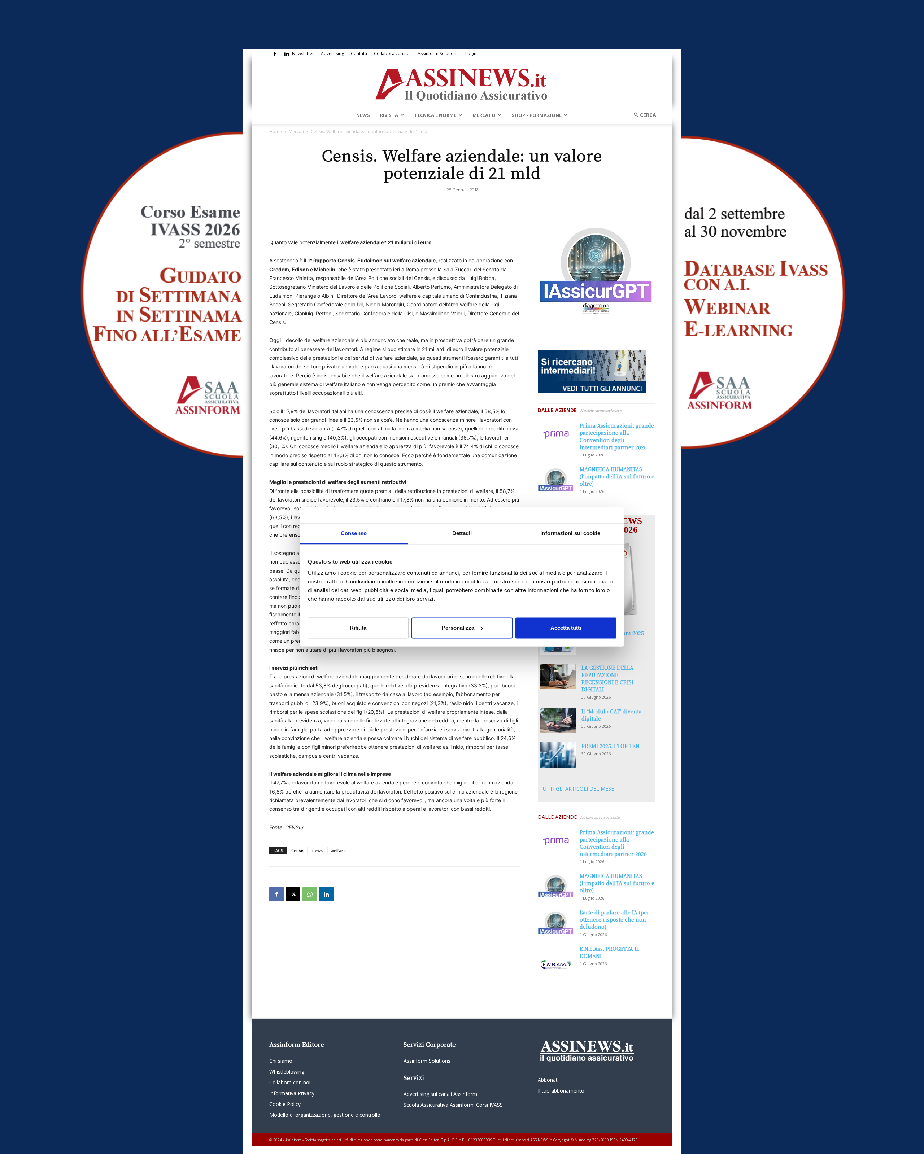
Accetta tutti (565, 628)
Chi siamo (280, 1060)
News (363, 115)
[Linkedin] (286, 54)
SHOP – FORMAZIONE (537, 115)
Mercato (484, 115)
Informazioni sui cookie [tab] (570, 533)
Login (470, 54)
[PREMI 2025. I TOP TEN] (558, 755)
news (317, 850)
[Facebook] (274, 54)
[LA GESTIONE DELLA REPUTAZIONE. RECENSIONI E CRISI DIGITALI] (558, 676)
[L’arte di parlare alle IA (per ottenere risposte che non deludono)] (556, 921)
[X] (293, 894)
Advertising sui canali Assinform (440, 1093)
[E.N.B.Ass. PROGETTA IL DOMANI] (556, 957)
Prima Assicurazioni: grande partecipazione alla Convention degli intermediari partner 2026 (617, 436)
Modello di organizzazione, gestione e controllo (324, 1114)
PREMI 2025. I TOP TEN (610, 745)
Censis (297, 850)
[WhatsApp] (309, 894)
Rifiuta (358, 628)
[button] (642, 115)
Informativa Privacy (291, 1093)
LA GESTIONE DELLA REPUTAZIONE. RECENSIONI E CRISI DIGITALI (607, 678)
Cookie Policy (285, 1104)
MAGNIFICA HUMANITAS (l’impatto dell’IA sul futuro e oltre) (617, 476)
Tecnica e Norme (435, 115)
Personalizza (458, 628)
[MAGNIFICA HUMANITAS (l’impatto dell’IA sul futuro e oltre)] (556, 478)
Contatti (359, 54)
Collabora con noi (392, 54)
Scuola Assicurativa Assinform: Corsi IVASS (453, 1104)
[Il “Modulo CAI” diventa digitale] (558, 720)
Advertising (332, 54)
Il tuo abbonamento (561, 1090)
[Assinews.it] (462, 83)
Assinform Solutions (438, 54)
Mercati (296, 131)
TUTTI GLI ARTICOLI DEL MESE (577, 788)
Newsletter (303, 54)
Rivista (389, 115)
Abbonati (548, 1079)
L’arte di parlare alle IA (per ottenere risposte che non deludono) (614, 919)
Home (275, 131)
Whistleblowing (286, 1071)
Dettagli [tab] (462, 533)
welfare (338, 850)
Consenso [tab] (354, 533)
